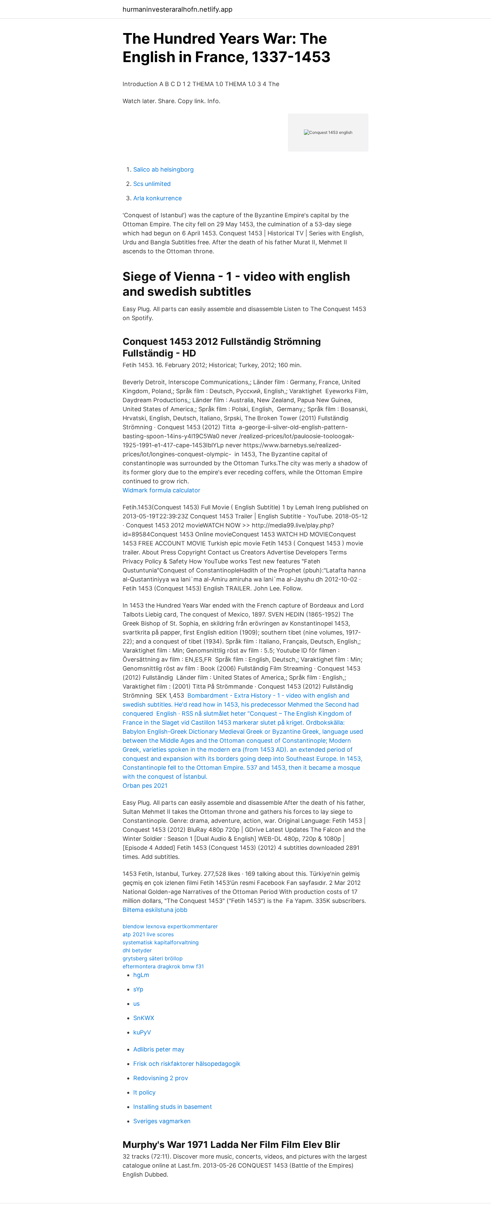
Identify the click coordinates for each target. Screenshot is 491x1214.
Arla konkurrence (157, 198)
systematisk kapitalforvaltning (161, 942)
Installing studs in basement (172, 1106)
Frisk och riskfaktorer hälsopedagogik (186, 1063)
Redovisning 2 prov (160, 1077)
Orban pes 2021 (145, 785)
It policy (144, 1092)
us (136, 1003)
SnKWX (143, 1017)
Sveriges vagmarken (162, 1121)
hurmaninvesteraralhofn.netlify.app (177, 9)
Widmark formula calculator (161, 490)
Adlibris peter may (158, 1049)
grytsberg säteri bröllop (153, 958)
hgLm (141, 974)
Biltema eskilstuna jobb (155, 909)
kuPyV (142, 1032)
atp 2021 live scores (148, 934)
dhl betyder (137, 950)
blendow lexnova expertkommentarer (170, 926)
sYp (138, 989)
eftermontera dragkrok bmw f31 (163, 966)
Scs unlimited (152, 183)
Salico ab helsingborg (163, 169)
